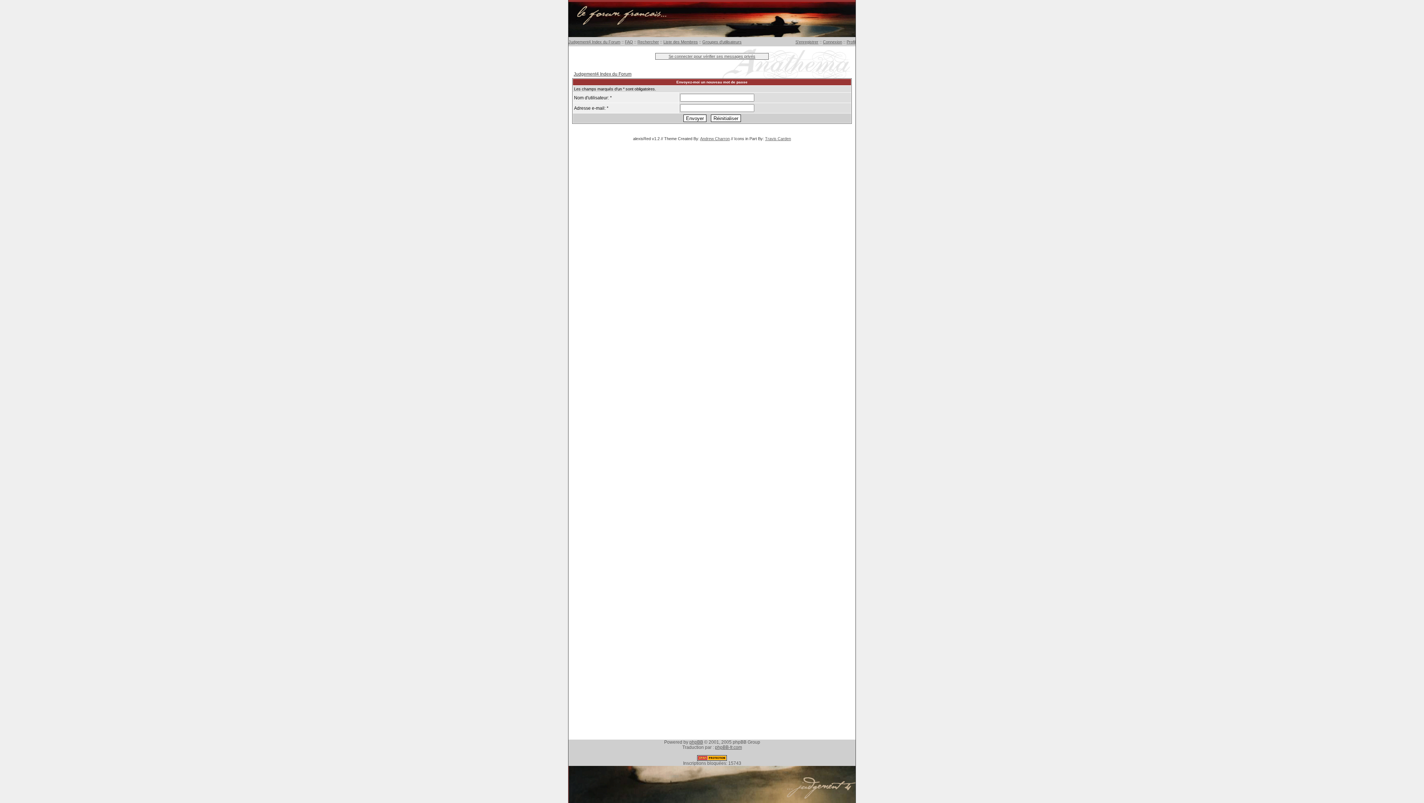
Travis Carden (778, 138)
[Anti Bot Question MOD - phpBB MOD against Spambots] (712, 759)
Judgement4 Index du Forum (594, 42)
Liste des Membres (680, 42)
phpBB (696, 742)
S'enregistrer (806, 42)
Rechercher (648, 42)
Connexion (832, 42)
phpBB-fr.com (728, 747)
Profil (851, 42)
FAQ (629, 42)
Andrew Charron (715, 138)
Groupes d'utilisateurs (722, 42)
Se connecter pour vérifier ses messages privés (712, 56)
